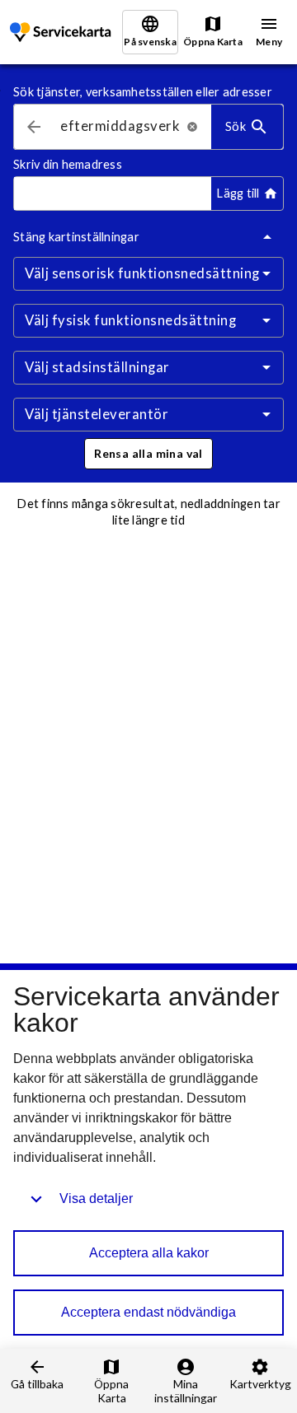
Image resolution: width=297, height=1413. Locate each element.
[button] (148, 453)
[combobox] (120, 127)
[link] (62, 32)
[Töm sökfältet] (192, 126)
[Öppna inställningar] (266, 273)
